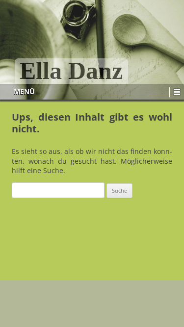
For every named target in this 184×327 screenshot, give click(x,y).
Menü (24, 91)
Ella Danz (71, 71)
